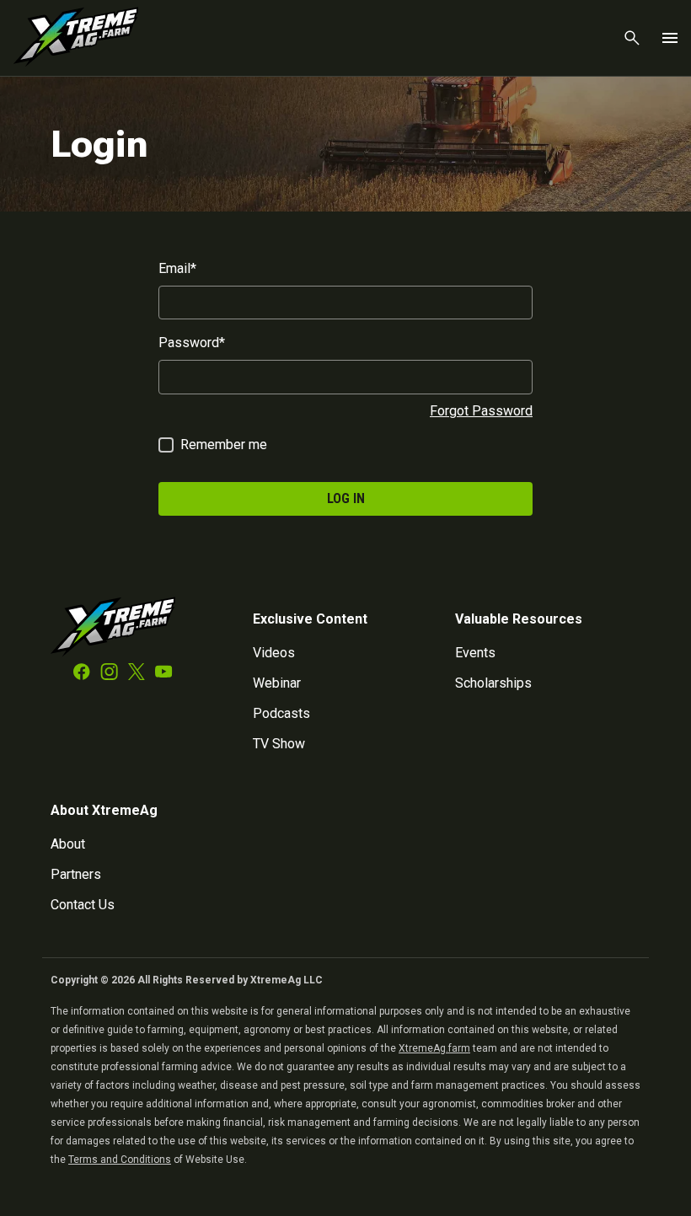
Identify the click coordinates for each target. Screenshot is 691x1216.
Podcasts (281, 713)
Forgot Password (481, 411)
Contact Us (83, 905)
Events (475, 653)
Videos (274, 653)
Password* (191, 343)
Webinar (277, 683)
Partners (76, 874)
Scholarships (493, 683)
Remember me (223, 445)
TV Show (279, 744)
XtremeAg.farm (434, 1048)
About (68, 844)
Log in (346, 498)
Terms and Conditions (119, 1159)
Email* (177, 268)
